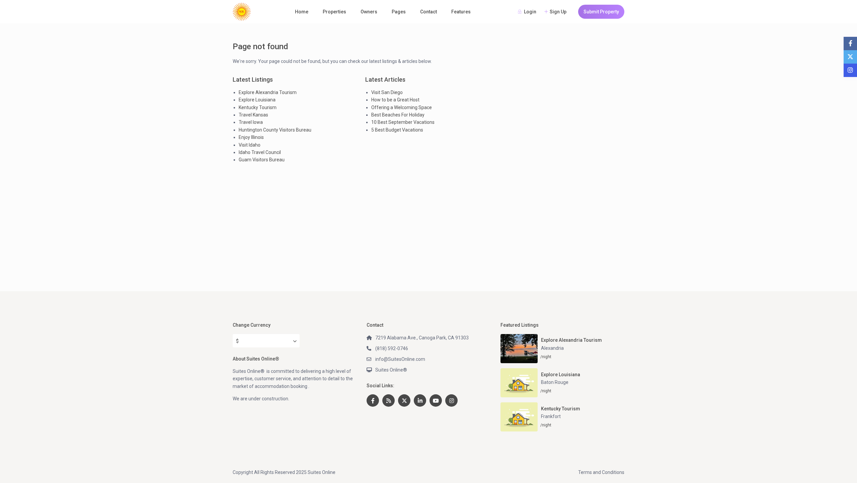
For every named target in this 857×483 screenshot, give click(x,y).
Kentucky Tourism (258, 107)
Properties (334, 11)
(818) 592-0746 (391, 348)
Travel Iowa (251, 122)
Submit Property (601, 11)
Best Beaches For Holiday (397, 114)
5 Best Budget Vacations (397, 130)
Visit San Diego (387, 92)
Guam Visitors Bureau (262, 159)
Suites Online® (391, 370)
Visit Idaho (249, 145)
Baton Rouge (554, 382)
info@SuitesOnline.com (400, 359)
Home (301, 11)
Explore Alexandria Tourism (268, 92)
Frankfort (551, 416)
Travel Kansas (253, 114)
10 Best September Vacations (403, 122)
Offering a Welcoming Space (401, 107)
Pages (399, 11)
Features (461, 11)
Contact (428, 11)
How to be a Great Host (395, 99)
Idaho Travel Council (260, 152)
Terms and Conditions (601, 472)
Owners (369, 11)
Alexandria (552, 348)
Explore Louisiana (257, 99)
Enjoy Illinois (251, 137)
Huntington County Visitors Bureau (275, 130)
